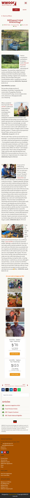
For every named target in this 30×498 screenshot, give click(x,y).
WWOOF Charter (5, 461)
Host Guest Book (5, 475)
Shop (2, 467)
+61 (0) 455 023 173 (8, 443)
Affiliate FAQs (4, 485)
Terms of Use (4, 460)
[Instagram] (7, 452)
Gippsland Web (13, 494)
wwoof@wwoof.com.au (7, 445)
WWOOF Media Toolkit (7, 488)
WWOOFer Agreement (6, 463)
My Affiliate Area (5, 483)
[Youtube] (5, 452)
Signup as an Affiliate (6, 482)
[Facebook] (2, 452)
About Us (3, 447)
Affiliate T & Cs (4, 487)
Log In (24, 9)
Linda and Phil (9, 241)
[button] (25, 2)
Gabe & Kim (20, 177)
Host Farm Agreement (6, 473)
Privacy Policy (4, 458)
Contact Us (3, 448)
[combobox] (15, 395)
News (15, 26)
